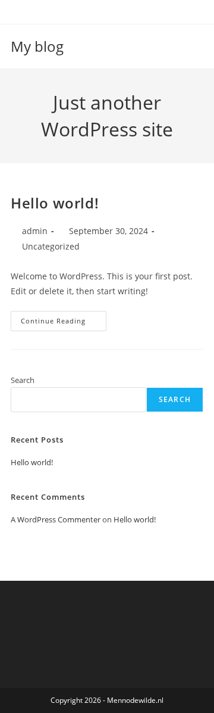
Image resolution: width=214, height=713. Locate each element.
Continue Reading (63, 323)
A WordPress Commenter (55, 519)
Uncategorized (51, 246)
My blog (37, 46)
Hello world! (55, 203)
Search (22, 380)
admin (35, 230)
